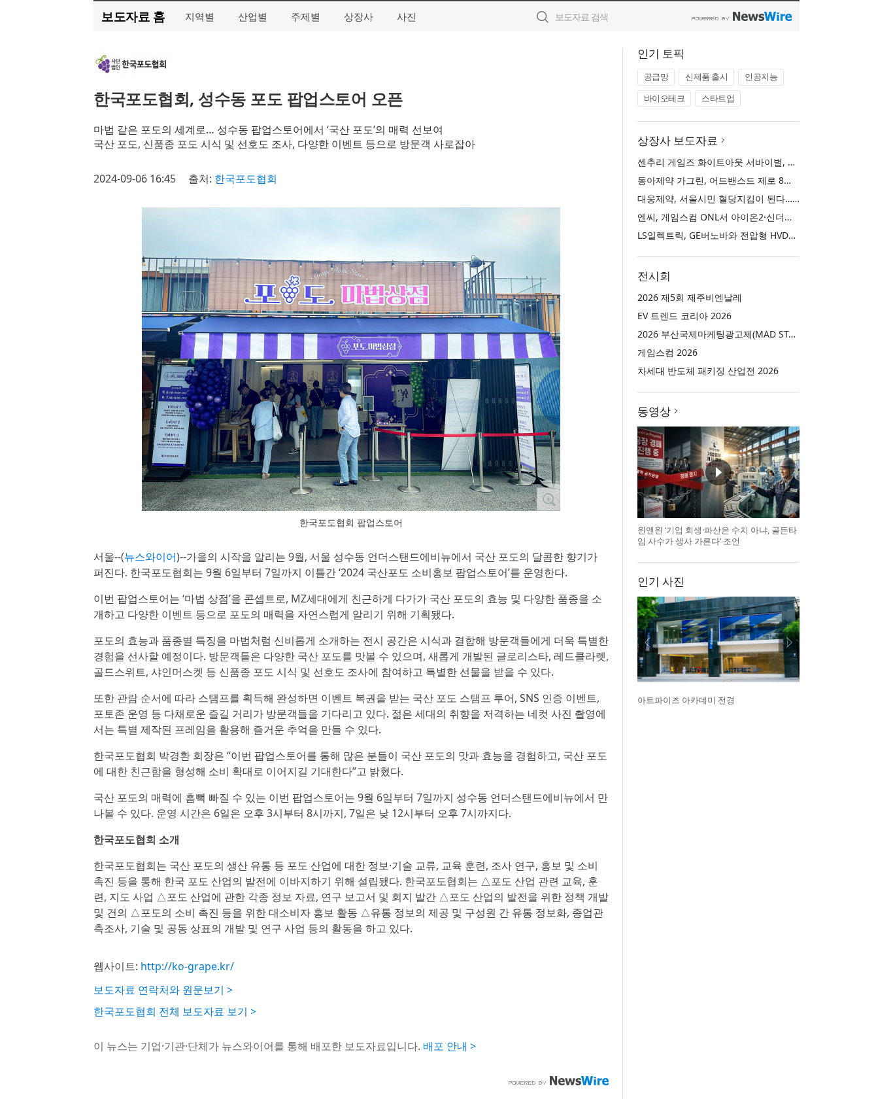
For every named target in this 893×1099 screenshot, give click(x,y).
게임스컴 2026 (667, 352)
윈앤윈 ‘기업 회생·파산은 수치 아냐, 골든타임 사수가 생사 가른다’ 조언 (717, 536)
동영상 (654, 411)
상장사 (358, 16)
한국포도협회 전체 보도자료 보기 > (174, 1011)
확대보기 (548, 499)
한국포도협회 (245, 178)
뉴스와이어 (150, 557)
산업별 (252, 16)
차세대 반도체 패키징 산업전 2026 (708, 370)
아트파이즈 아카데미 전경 (686, 700)
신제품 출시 (706, 76)
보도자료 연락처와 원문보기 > (163, 990)
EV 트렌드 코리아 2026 (684, 315)
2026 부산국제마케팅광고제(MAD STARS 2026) (734, 334)
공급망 (656, 76)
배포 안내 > (449, 1046)
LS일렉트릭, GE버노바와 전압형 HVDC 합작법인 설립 (745, 235)
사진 (406, 16)
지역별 (199, 16)
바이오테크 (664, 98)
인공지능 (761, 76)
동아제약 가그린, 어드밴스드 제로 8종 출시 (725, 180)
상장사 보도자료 (677, 140)
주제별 (305, 16)
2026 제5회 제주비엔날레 (689, 297)
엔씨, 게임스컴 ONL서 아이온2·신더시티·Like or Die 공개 (754, 217)
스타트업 (717, 98)
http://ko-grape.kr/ (187, 966)
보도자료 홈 (133, 16)
